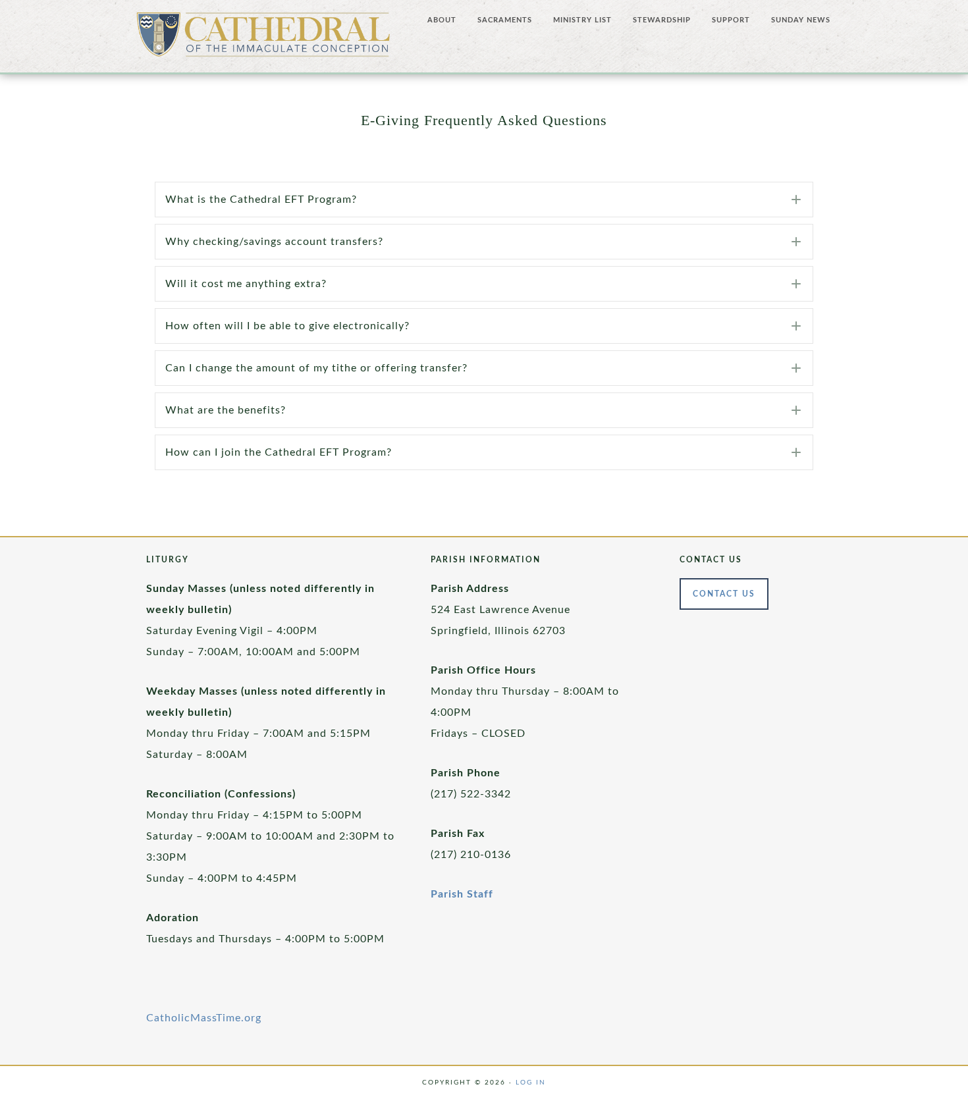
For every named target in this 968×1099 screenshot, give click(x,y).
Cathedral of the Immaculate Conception (263, 39)
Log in (531, 1082)
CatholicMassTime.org (203, 1018)
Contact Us (724, 594)
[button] (484, 199)
